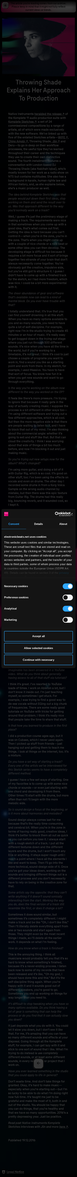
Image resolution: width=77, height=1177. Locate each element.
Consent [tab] (13, 523)
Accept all (38, 636)
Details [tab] (38, 523)
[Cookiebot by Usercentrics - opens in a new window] (57, 514)
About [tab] (63, 523)
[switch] (68, 597)
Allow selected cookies (38, 648)
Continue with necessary (38, 659)
